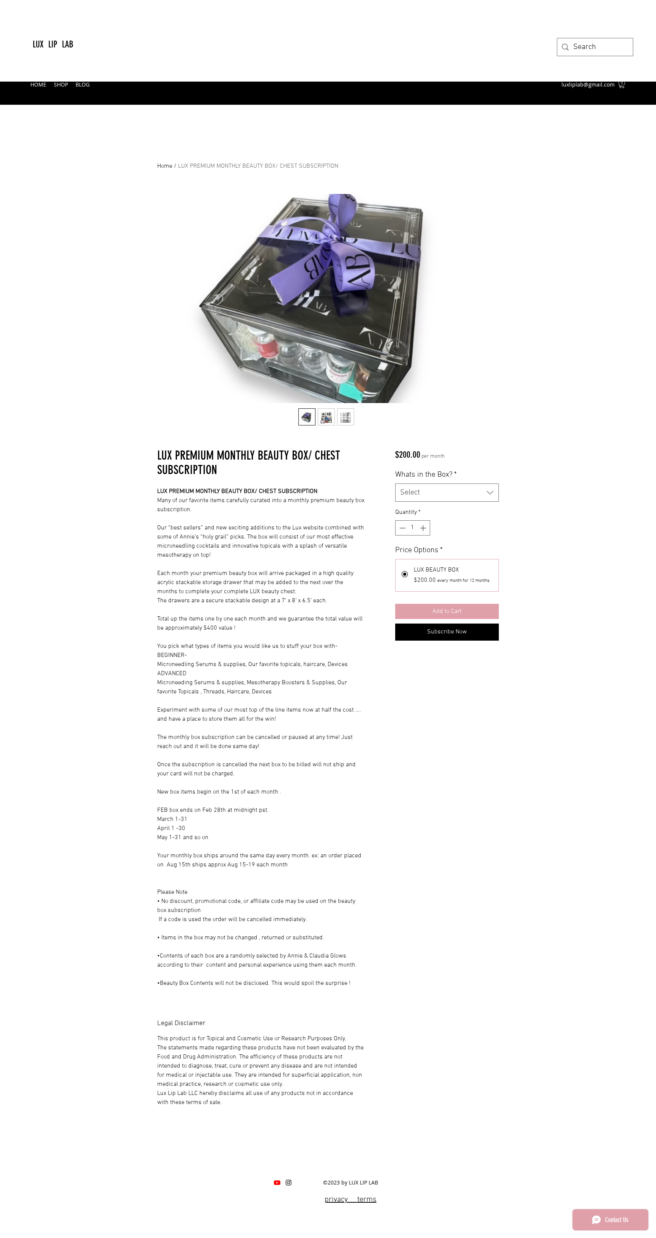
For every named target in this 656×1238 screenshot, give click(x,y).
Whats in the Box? (426, 474)
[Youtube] (277, 1182)
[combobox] (447, 493)
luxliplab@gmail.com (588, 84)
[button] (621, 84)
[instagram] (288, 1182)
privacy (341, 1199)
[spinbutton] (412, 528)
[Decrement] (401, 528)
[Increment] (423, 528)
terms (367, 1199)
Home (164, 166)
